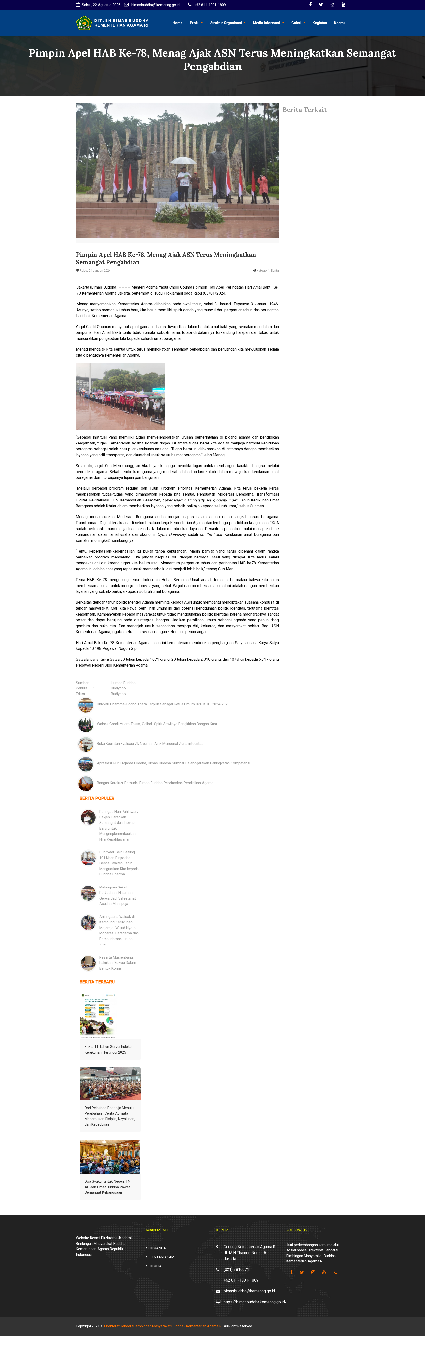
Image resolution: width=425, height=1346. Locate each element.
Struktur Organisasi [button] (226, 23)
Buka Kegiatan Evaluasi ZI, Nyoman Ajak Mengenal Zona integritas (150, 743)
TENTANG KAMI (162, 1257)
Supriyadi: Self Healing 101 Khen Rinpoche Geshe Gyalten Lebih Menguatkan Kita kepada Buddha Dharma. (119, 863)
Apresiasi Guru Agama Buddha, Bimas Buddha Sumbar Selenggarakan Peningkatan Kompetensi (173, 763)
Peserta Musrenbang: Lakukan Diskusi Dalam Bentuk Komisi (117, 963)
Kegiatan (320, 23)
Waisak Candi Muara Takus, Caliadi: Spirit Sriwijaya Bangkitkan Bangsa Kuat (157, 724)
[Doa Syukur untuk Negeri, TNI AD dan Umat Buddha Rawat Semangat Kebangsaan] (110, 1157)
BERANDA (158, 1248)
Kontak (339, 23)
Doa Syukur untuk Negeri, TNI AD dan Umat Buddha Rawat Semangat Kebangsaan (108, 1187)
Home (177, 23)
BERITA (156, 1266)
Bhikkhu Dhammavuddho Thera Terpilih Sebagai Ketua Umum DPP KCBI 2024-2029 (163, 704)
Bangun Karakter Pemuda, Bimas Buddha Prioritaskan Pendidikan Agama (155, 783)
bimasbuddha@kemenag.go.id (155, 5)
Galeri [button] (296, 23)
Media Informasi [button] (266, 23)
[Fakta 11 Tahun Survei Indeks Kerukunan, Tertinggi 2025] (98, 1015)
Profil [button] (194, 23)
